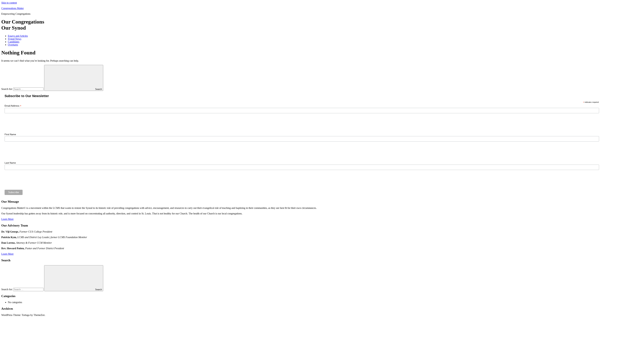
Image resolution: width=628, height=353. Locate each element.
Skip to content (9, 2)
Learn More (7, 219)
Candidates (13, 41)
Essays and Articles (18, 35)
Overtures (13, 44)
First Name (10, 134)
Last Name (10, 162)
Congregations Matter (12, 8)
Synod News (14, 38)
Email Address (13, 105)
